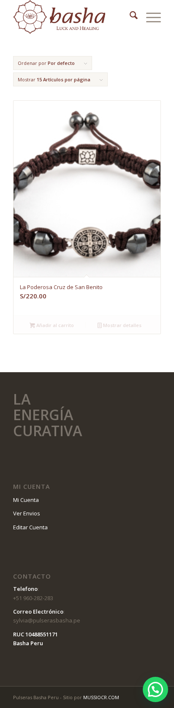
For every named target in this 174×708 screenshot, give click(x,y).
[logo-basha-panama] (72, 17)
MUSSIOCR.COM (101, 697)
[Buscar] (129, 17)
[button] (155, 689)
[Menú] (149, 17)
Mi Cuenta (26, 500)
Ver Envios (26, 513)
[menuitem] (129, 17)
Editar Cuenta (30, 527)
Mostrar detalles (121, 325)
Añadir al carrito (54, 325)
